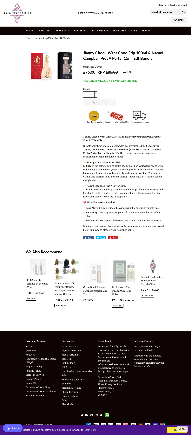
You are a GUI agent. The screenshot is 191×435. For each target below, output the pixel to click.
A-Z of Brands (69, 346)
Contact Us (31, 383)
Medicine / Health (71, 388)
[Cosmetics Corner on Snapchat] (101, 415)
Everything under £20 (73, 379)
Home (29, 30)
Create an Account (178, 5)
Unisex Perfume (70, 396)
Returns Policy (33, 371)
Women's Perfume (72, 350)
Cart (181, 20)
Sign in (162, 5)
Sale (134, 30)
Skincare (119, 30)
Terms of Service (35, 375)
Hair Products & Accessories (77, 371)
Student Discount (35, 395)
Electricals (67, 404)
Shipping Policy (34, 366)
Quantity (87, 89)
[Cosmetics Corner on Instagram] (96, 415)
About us (30, 355)
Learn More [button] (90, 430)
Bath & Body (100, 30)
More (145, 30)
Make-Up (62, 30)
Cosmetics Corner (92, 67)
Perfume (44, 30)
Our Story (31, 350)
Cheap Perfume (70, 392)
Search (29, 346)
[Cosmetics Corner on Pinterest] (91, 415)
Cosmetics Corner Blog (38, 387)
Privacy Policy (33, 379)
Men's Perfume (70, 355)
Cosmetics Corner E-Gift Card (41, 391)
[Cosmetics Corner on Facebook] (86, 415)
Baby (64, 400)
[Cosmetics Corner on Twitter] (82, 415)
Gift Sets (80, 30)
